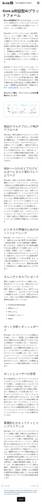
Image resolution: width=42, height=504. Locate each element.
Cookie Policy (15, 494)
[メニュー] (38, 3)
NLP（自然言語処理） (12, 88)
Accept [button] (21, 499)
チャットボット (11, 36)
